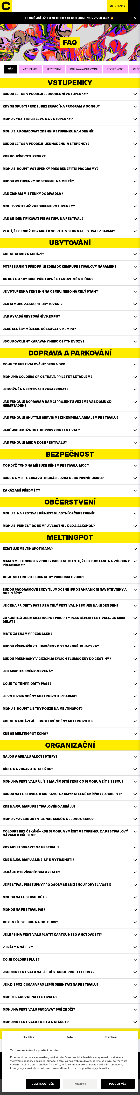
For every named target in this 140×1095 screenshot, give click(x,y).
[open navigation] (134, 6)
